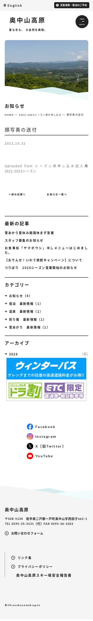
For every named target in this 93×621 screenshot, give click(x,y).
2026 (13, 354)
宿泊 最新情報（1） (26, 303)
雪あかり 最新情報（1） (29, 327)
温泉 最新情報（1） (26, 311)
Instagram (46, 436)
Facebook (45, 427)
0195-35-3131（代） (27, 523)
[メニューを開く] (82, 21)
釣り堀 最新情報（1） (28, 319)
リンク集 (25, 557)
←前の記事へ (17, 194)
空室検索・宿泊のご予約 (73, 5)
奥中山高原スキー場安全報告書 (41, 575)
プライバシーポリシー (35, 566)
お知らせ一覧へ (57, 194)
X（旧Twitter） (50, 446)
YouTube (44, 456)
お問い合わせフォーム (27, 533)
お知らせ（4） (21, 295)
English (15, 5)
